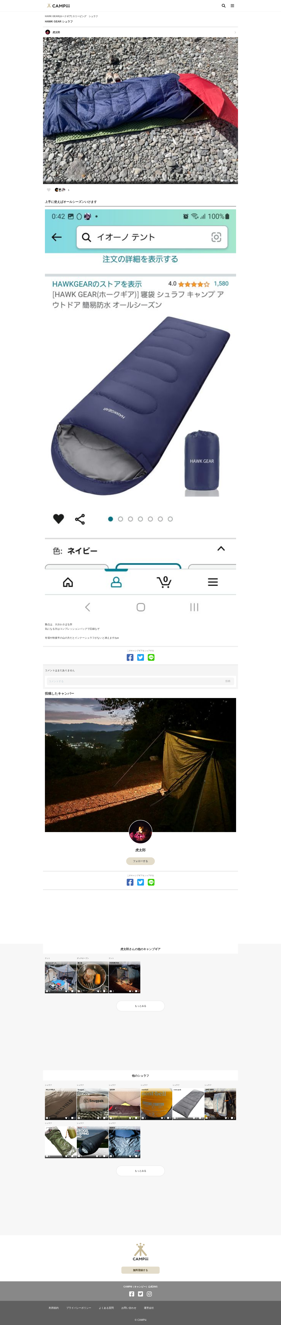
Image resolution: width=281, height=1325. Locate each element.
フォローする (140, 861)
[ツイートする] (140, 657)
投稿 (227, 681)
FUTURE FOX (114, 963)
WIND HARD (209, 1089)
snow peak (177, 1089)
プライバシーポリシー (78, 1307)
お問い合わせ (128, 1307)
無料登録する (140, 1270)
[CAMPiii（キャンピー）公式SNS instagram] (149, 1294)
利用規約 (54, 1307)
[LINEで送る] (151, 657)
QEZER (112, 1089)
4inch (80, 1128)
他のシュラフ (140, 1075)
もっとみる (140, 1006)
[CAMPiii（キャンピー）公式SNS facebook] (131, 1294)
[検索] (223, 6)
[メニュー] (232, 6)
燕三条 (80, 963)
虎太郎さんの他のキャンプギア (140, 948)
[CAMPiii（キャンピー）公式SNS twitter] (140, 1294)
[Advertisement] (140, 917)
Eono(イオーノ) (51, 963)
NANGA (112, 1128)
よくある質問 (106, 1307)
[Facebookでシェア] (130, 657)
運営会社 (149, 1307)
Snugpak (81, 1089)
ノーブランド (50, 1128)
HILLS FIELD (50, 1089)
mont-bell (145, 1089)
